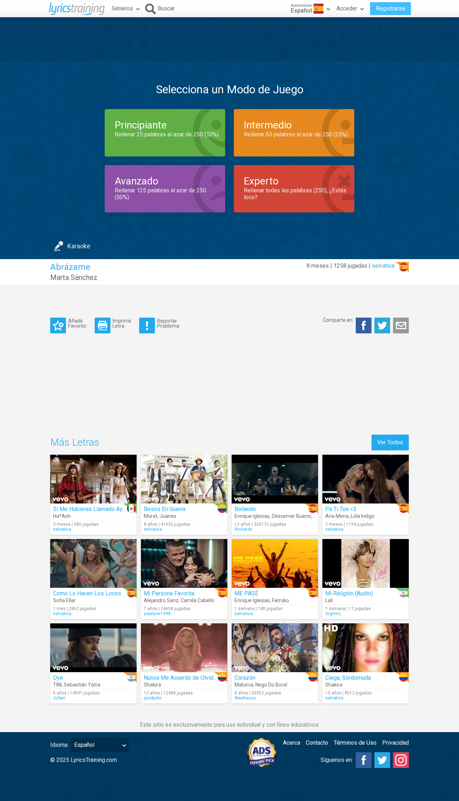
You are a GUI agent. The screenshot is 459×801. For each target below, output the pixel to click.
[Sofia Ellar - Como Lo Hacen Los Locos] (93, 563)
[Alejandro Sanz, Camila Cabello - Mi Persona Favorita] (184, 563)
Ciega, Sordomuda (348, 677)
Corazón (245, 677)
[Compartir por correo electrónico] (401, 325)
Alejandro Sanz (161, 600)
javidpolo (152, 698)
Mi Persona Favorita (169, 593)
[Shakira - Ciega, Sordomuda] (365, 647)
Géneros (122, 8)
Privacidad (395, 742)
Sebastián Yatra (82, 685)
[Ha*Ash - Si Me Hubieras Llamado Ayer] (93, 479)
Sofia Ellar (64, 600)
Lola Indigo (363, 516)
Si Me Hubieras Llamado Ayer (90, 509)
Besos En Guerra (164, 509)
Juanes (168, 516)
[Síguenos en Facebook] (364, 760)
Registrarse (390, 8)
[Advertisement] (229, 39)
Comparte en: (338, 320)
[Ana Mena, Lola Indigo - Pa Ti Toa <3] (365, 479)
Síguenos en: (337, 759)
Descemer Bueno (291, 516)
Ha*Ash (62, 516)
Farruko (280, 600)
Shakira (152, 685)
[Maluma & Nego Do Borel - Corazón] (275, 647)
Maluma (244, 685)
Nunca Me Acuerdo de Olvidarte (183, 677)
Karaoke (78, 246)
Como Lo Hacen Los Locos (87, 593)
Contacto (317, 742)
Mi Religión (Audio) (349, 593)
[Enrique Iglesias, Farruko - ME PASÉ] (275, 563)
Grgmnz (333, 613)
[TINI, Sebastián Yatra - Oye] (93, 647)
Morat (150, 516)
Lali (329, 600)
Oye (58, 677)
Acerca (291, 742)
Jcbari (59, 698)
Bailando (245, 509)
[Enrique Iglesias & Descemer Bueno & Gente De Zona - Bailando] (275, 479)
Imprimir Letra (122, 323)
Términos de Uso (355, 742)
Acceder (346, 8)
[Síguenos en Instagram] (401, 760)
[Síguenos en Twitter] (382, 760)
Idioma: (59, 744)
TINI (57, 685)
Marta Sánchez (74, 277)
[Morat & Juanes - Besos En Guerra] (184, 479)
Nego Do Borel (271, 685)
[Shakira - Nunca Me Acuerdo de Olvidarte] (184, 647)
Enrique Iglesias (252, 516)
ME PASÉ (246, 593)
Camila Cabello (197, 600)
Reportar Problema (168, 323)
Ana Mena (337, 516)
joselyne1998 (157, 613)
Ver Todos (390, 442)
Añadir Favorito (77, 323)
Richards (243, 529)
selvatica (383, 265)
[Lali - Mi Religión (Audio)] (365, 563)
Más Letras (74, 442)
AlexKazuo (245, 698)
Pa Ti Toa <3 (340, 509)
